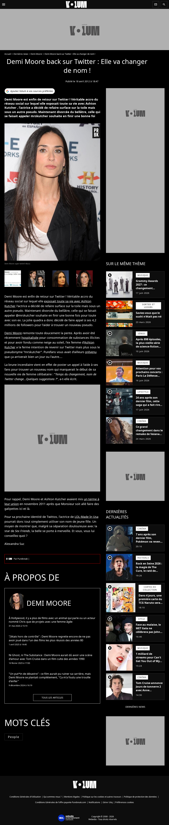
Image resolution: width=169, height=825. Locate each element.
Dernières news (21, 54)
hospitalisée (29, 338)
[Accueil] (79, 4)
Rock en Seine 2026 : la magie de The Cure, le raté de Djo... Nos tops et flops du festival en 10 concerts (149, 572)
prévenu (91, 352)
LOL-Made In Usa (86, 517)
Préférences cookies (124, 802)
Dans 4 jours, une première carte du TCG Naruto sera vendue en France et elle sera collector (150, 604)
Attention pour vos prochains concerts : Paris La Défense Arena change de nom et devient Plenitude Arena (149, 377)
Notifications (94, 802)
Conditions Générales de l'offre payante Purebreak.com (60, 802)
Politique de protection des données (140, 796)
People (13, 737)
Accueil (7, 54)
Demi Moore (36, 54)
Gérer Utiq (108, 802)
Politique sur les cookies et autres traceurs (101, 796)
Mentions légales (72, 796)
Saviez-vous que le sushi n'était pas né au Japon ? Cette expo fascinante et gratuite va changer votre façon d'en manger (149, 323)
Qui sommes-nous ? (52, 796)
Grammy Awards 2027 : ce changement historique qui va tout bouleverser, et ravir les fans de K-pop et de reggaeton (149, 291)
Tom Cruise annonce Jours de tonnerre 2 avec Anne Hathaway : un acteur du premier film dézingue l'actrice (149, 694)
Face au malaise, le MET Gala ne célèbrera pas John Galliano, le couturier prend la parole (148, 634)
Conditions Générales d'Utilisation (25, 796)
